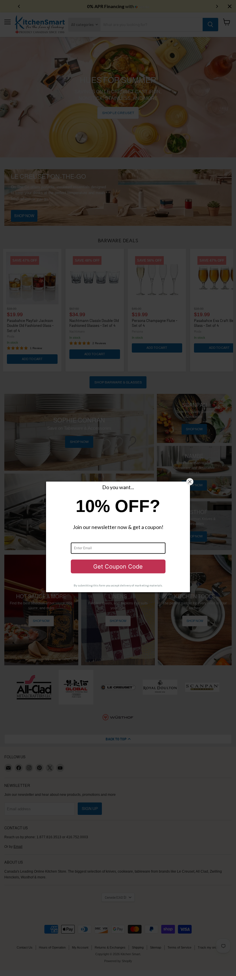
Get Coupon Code (118, 566)
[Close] (189, 481)
